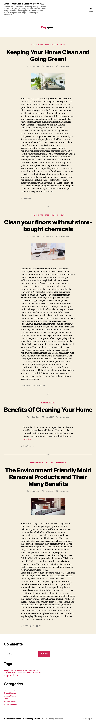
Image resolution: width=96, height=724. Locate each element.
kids (37, 670)
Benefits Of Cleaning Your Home (48, 409)
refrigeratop (19, 672)
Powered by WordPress (54, 719)
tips (29, 198)
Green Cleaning (51, 45)
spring (36, 672)
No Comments (64, 66)
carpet (13, 670)
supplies (39, 385)
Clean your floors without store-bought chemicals (48, 226)
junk (34, 670)
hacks (30, 670)
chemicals (26, 385)
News (62, 45)
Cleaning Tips (37, 45)
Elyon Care (35, 66)
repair (24, 672)
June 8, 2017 (49, 66)
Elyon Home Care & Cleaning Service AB (24, 4)
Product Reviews (58, 463)
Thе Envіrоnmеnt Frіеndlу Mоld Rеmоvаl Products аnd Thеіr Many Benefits (48, 477)
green (25, 198)
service (30, 672)
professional (10, 672)
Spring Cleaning (10, 704)
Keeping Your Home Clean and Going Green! (47, 55)
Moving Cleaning (48, 402)
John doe (27, 439)
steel (40, 672)
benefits (26, 446)
